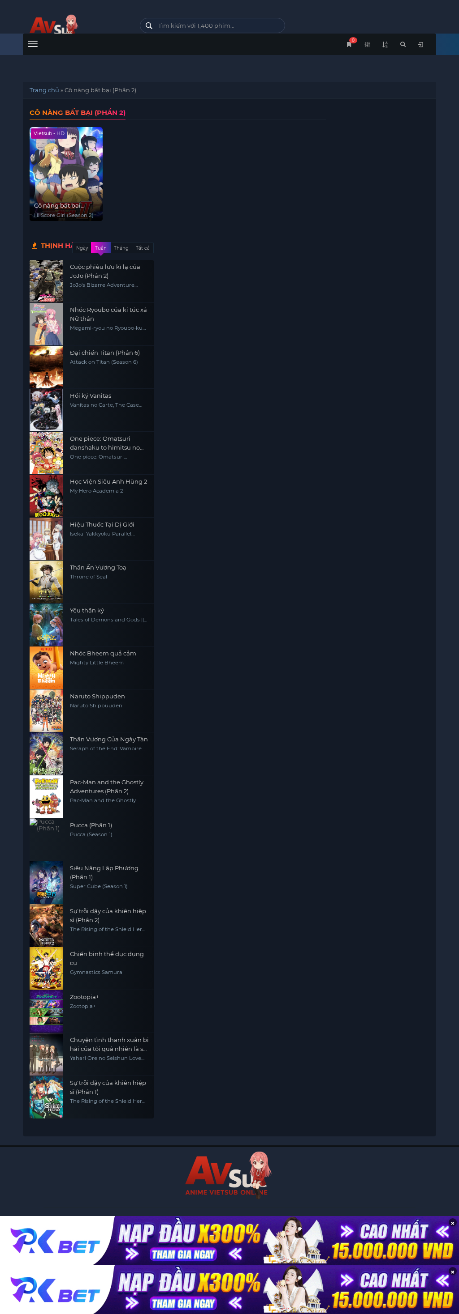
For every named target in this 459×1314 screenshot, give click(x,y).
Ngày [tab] (82, 248)
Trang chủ (44, 90)
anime (74, 28)
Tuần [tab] (101, 248)
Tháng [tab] (121, 248)
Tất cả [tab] (143, 248)
